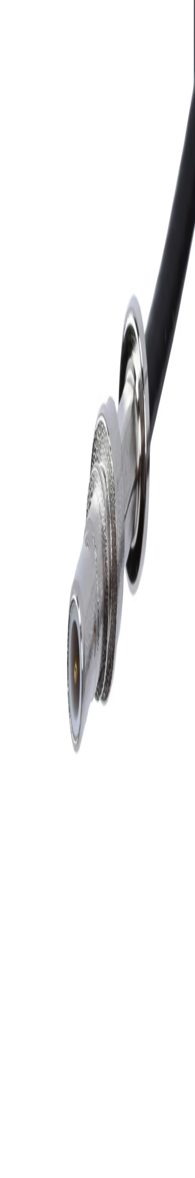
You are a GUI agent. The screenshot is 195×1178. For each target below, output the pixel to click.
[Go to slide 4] (8, 617)
